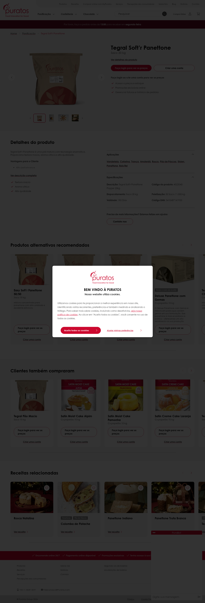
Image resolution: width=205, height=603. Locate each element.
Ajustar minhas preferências (120, 330)
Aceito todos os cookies (76, 330)
